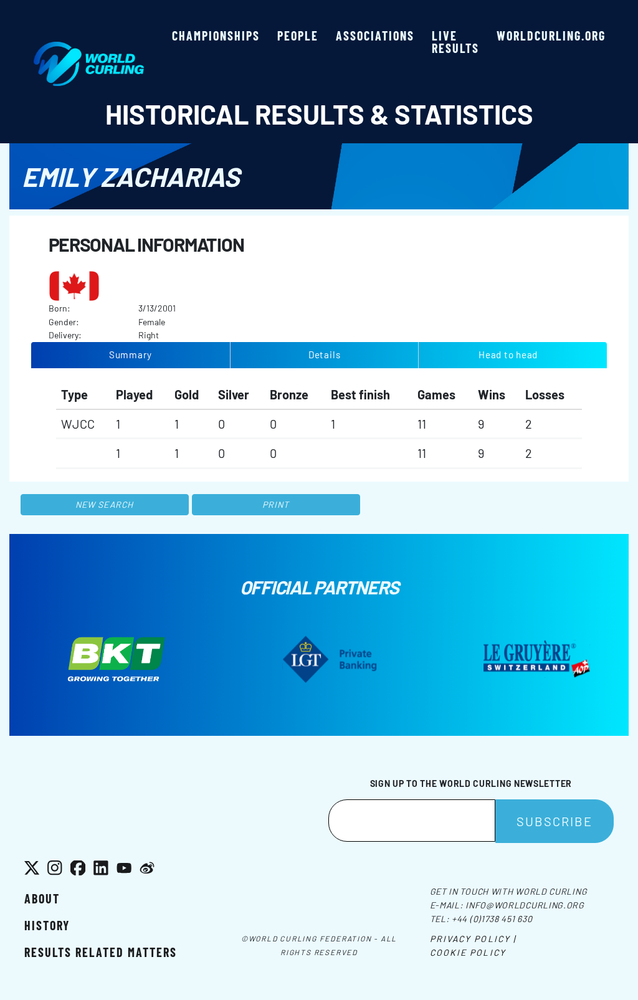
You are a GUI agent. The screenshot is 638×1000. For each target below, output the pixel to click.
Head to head (508, 354)
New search (104, 504)
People (297, 35)
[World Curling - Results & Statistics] (88, 48)
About (42, 898)
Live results (455, 41)
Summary (130, 354)
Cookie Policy (468, 952)
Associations (375, 35)
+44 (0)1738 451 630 (492, 918)
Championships (216, 35)
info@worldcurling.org (524, 905)
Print (276, 504)
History (47, 925)
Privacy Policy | (473, 938)
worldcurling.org (551, 35)
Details (324, 354)
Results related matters (100, 952)
